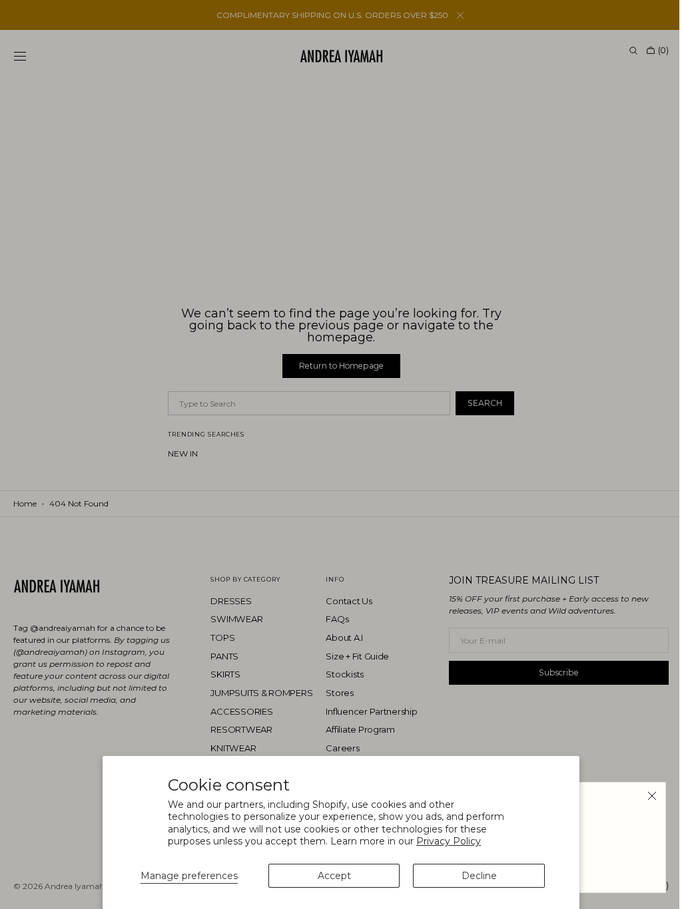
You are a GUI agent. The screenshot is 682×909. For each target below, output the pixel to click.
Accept (334, 876)
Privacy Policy (448, 841)
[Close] (642, 796)
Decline (479, 876)
